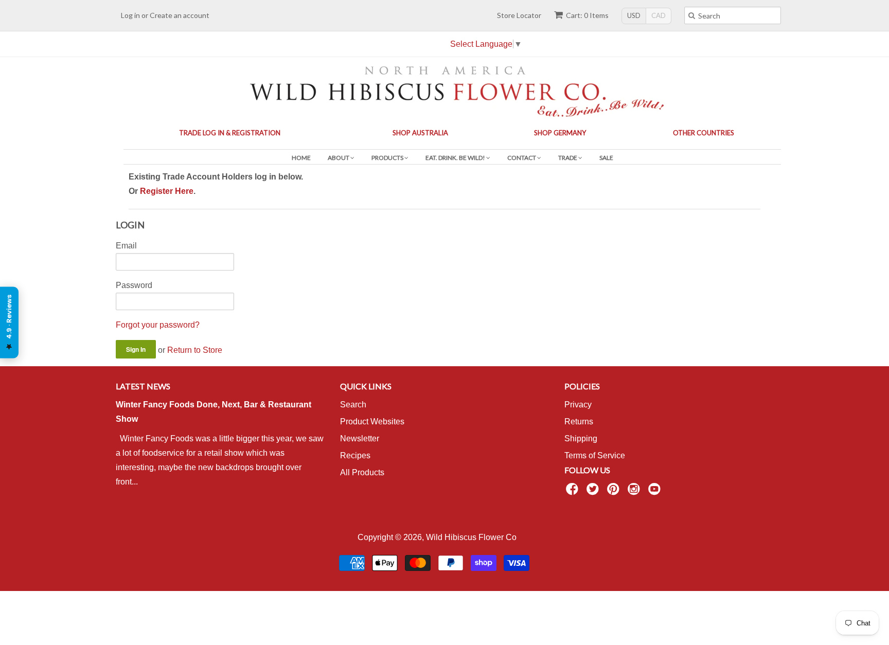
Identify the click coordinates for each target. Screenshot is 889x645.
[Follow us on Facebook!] (573, 492)
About (339, 158)
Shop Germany (560, 133)
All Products (362, 472)
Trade (568, 158)
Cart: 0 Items (587, 15)
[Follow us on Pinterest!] (615, 492)
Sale (606, 158)
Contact (522, 158)
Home (301, 158)
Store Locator (519, 15)
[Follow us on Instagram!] (635, 492)
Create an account (179, 15)
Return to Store (194, 350)
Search (353, 404)
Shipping (580, 438)
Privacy (578, 404)
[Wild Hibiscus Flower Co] (444, 90)
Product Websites (372, 421)
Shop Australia (420, 133)
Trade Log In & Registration (229, 133)
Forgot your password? (158, 324)
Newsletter (359, 438)
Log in (130, 15)
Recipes (355, 455)
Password (134, 285)
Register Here (166, 191)
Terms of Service (594, 455)
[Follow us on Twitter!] (594, 492)
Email (126, 245)
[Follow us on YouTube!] (656, 492)
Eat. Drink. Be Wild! (455, 158)
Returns (578, 421)
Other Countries (703, 133)
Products (387, 158)
